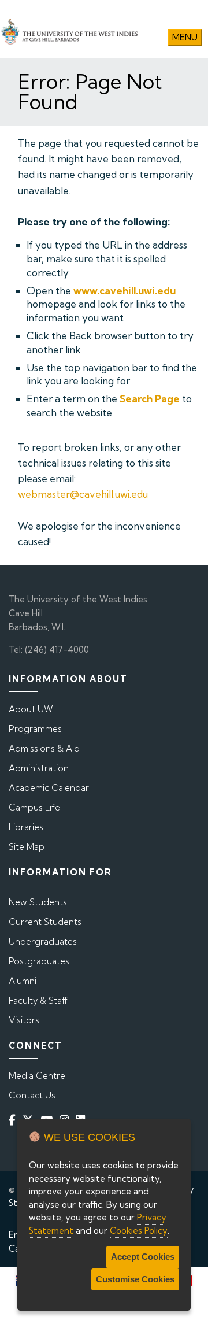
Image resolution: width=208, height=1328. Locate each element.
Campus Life (34, 807)
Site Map (26, 846)
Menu (185, 37)
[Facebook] (14, 1119)
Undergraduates (43, 941)
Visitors (24, 1020)
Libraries (26, 827)
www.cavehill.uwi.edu (124, 290)
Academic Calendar (49, 787)
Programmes (35, 728)
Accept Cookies (142, 1257)
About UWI (32, 709)
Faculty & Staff (38, 1000)
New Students (38, 902)
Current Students (45, 921)
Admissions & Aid (44, 748)
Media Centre (37, 1075)
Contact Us (32, 1095)
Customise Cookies (135, 1279)
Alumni (22, 980)
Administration (39, 768)
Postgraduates (39, 961)
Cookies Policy (139, 1230)
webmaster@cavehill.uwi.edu (83, 494)
